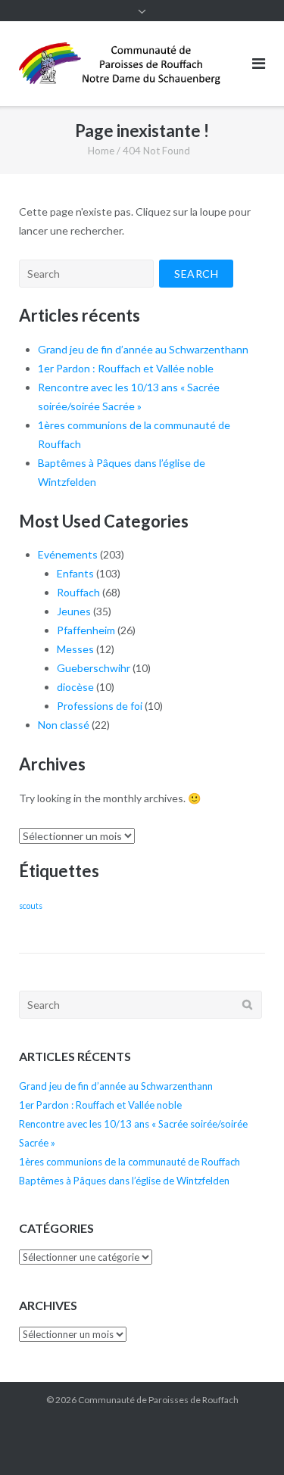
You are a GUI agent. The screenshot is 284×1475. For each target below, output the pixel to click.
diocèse (75, 686)
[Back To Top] (246, 1438)
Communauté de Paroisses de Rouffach (158, 1399)
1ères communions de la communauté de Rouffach (129, 1162)
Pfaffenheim (86, 630)
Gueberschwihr (93, 667)
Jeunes (74, 611)
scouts (30, 905)
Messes (75, 649)
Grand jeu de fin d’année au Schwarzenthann (143, 349)
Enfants (75, 573)
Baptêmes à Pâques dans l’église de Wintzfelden (124, 1181)
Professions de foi (99, 705)
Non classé (63, 724)
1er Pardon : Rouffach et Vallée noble (126, 368)
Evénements (68, 554)
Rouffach (78, 592)
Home (101, 151)
